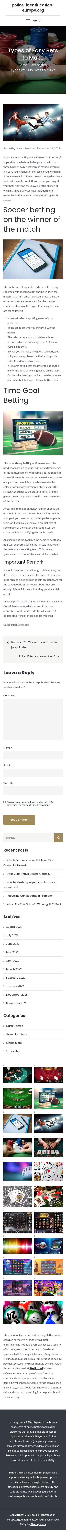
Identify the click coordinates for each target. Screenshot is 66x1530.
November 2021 (16, 1003)
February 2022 (15, 978)
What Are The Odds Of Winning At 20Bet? (34, 904)
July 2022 (12, 935)
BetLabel (36, 1368)
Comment (9, 695)
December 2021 (16, 995)
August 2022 (14, 927)
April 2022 (12, 961)
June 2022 (12, 944)
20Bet (30, 1422)
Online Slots (14, 1043)
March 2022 (14, 969)
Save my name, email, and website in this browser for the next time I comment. (30, 803)
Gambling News (16, 1034)
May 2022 (12, 952)
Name (7, 747)
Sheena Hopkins (25, 148)
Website (8, 783)
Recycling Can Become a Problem (29, 896)
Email (7, 765)
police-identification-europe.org (33, 8)
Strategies (23, 624)
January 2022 (15, 986)
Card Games (14, 1026)
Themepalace (38, 1524)
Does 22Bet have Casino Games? (28, 874)
